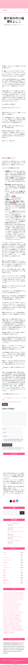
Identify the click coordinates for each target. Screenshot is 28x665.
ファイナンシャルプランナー (11, 607)
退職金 (6, 632)
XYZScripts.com (20, 664)
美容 (13, 629)
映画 (17, 624)
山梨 (19, 621)
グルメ (5, 555)
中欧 (12, 615)
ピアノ (5, 565)
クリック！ (21, 394)
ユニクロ (6, 610)
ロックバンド (18, 612)
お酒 (4, 552)
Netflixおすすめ (19, 593)
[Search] (22, 513)
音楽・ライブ (6, 583)
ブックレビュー (14, 15)
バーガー (6, 604)
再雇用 (18, 615)
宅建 (5, 621)
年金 (5, 624)
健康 (4, 575)
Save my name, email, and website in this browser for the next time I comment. (13, 440)
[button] (25, 10)
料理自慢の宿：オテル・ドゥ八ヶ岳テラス (16, 527)
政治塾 (5, 404)
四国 (11, 618)
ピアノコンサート (16, 604)
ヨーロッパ (14, 610)
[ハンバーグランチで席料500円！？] (5, 542)
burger (6, 593)
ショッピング (6, 557)
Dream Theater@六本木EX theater (12, 402)
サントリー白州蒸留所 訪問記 (13, 523)
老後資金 (5, 580)
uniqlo (6, 596)
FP (12, 593)
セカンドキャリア (7, 560)
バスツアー (13, 601)
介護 (4, 570)
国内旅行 (18, 618)
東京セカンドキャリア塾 (9, 626)
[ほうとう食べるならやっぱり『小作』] (5, 538)
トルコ (6, 601)
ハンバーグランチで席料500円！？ (14, 540)
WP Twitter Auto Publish (9, 664)
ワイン (6, 615)
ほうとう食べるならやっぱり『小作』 (15, 536)
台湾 (5, 618)
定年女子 (12, 621)
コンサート (7, 598)
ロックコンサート (8, 612)
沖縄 (19, 626)
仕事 (4, 572)
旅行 (4, 578)
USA (12, 596)
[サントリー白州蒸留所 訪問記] (5, 525)
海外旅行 (7, 629)
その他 (5, 562)
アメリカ (19, 596)
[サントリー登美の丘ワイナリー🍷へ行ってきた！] (5, 533)
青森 (12, 632)
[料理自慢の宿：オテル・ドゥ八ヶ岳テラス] (5, 529)
